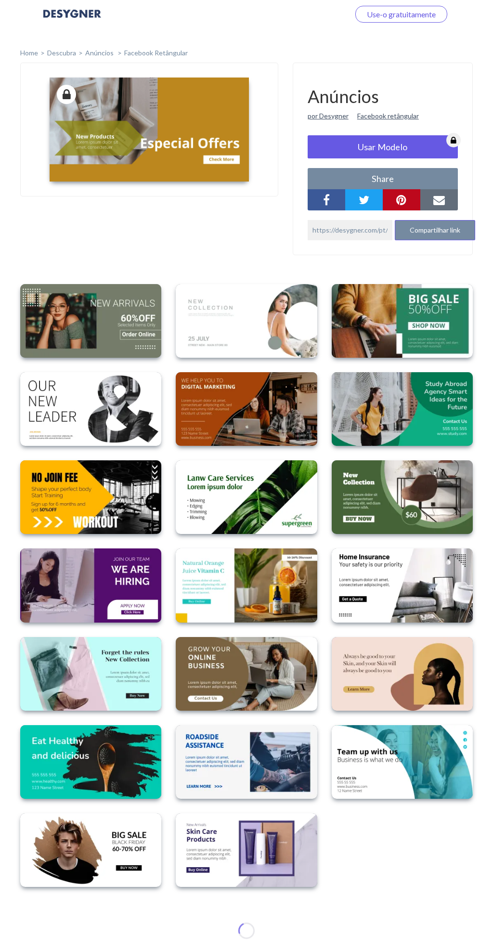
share (383, 178)
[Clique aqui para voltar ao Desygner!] (72, 20)
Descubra (61, 53)
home (29, 53)
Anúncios (100, 53)
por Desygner (328, 116)
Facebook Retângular (156, 53)
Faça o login (318, 14)
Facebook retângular (388, 116)
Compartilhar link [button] (435, 230)
